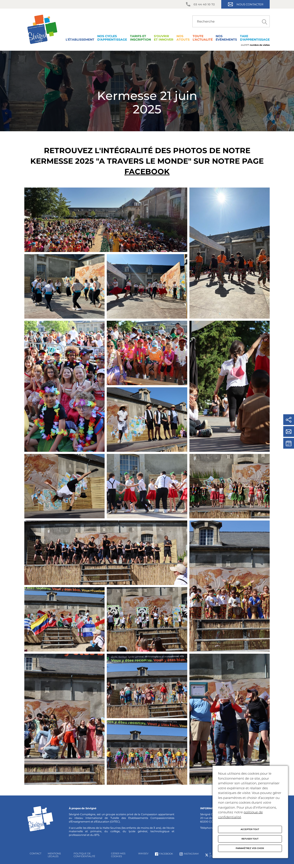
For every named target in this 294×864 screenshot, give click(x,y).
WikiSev (143, 853)
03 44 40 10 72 (204, 4)
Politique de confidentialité (84, 855)
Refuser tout (249, 838)
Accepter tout (250, 829)
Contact (35, 853)
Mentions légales (54, 855)
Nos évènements (226, 37)
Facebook (147, 171)
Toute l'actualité (203, 37)
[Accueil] (42, 45)
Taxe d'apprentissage (255, 37)
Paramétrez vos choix (250, 848)
